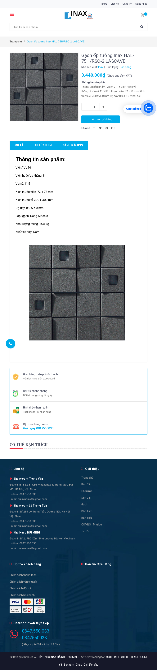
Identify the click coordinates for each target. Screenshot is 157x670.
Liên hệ (115, 3)
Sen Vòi (86, 497)
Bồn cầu (93, 664)
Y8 (60, 664)
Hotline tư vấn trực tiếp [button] (31, 623)
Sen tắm (69, 664)
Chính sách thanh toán (23, 575)
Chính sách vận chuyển (23, 581)
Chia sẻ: (86, 128)
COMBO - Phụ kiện (92, 524)
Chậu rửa (86, 491)
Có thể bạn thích (29, 445)
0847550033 (44, 428)
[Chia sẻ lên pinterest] (107, 128)
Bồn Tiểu (86, 517)
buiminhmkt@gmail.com (32, 498)
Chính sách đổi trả (20, 588)
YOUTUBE (111, 657)
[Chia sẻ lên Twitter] (100, 128)
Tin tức (103, 3)
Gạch (84, 504)
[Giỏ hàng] (143, 14)
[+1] (113, 128)
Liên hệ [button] (19, 469)
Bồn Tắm (86, 511)
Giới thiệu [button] (92, 469)
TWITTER (125, 657)
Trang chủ (87, 477)
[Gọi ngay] (11, 343)
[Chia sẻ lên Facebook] (94, 128)
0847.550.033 (28, 494)
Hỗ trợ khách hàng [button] (27, 564)
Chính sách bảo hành (22, 595)
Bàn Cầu (86, 484)
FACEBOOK (139, 657)
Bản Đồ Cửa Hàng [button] (98, 564)
